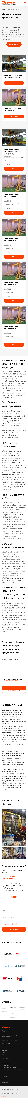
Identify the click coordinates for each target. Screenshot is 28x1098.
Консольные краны (6, 1063)
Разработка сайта (6, 1043)
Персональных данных (11, 680)
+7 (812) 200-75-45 (8, 876)
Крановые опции (5, 1076)
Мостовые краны (5, 1060)
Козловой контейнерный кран (9, 1067)
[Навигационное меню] (25, 3)
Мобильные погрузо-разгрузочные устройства (12, 1069)
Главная (3, 9)
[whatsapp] (5, 1031)
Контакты (4, 1054)
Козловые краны (5, 1065)
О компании (4, 1048)
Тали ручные (4, 1074)
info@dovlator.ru (8, 878)
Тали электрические (6, 1071)
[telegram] (3, 1031)
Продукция (4, 1050)
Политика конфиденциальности (9, 1040)
